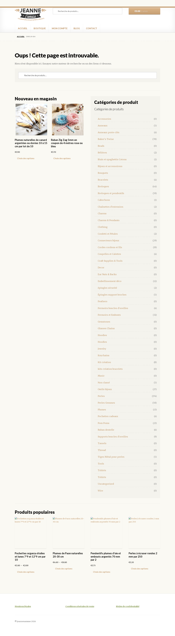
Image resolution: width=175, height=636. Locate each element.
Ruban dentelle (106, 429)
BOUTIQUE (40, 28)
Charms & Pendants (108, 220)
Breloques (103, 186)
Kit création (104, 362)
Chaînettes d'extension (110, 206)
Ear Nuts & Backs (107, 274)
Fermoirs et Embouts (109, 314)
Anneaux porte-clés (108, 132)
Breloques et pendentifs (111, 193)
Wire (100, 490)
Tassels (102, 443)
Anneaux (102, 125)
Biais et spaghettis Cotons (112, 159)
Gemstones (104, 321)
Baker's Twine (106, 139)
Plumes (102, 409)
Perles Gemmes (106, 402)
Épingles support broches (112, 294)
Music (101, 375)
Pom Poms (103, 423)
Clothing (102, 227)
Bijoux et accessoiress (110, 166)
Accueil (20, 36)
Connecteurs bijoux (108, 240)
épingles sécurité (107, 287)
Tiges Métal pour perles (111, 456)
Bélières (102, 152)
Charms (102, 213)
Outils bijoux (105, 389)
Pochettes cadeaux (108, 416)
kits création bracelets (110, 369)
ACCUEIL (22, 28)
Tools (101, 463)
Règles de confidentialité (127, 606)
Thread (102, 450)
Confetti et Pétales (108, 233)
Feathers (102, 301)
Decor (101, 267)
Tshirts (102, 470)
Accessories (104, 119)
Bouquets (103, 173)
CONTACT (91, 28)
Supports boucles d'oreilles (113, 436)
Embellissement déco (109, 281)
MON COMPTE (59, 28)
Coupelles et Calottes (109, 254)
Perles (101, 396)
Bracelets (103, 179)
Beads (101, 146)
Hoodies (102, 335)
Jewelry (102, 348)
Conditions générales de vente (79, 606)
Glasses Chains (106, 328)
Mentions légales (23, 606)
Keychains (103, 355)
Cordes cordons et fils (110, 247)
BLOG (77, 28)
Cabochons (104, 200)
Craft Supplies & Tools (110, 260)
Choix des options (25, 158)
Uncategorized (106, 483)
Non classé (104, 382)
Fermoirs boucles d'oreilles (113, 308)
